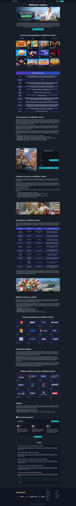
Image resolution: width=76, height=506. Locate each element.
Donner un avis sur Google (55, 421)
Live (31, 38)
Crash (43, 38)
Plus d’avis (38, 436)
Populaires (20, 38)
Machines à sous (54, 38)
